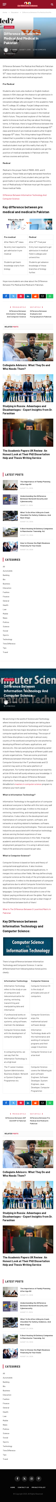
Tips (4, 648)
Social (5, 631)
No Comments (40, 49)
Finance (6, 596)
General (6, 601)
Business (6, 583)
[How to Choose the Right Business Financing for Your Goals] (10, 546)
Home (12, 1487)
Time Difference (9, 643)
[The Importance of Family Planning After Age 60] (10, 485)
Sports (6, 635)
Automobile (7, 571)
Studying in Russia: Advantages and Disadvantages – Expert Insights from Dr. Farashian (27, 409)
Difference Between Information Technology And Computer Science (16, 314)
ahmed (14, 49)
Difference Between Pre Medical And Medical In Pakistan (40, 1121)
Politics (6, 622)
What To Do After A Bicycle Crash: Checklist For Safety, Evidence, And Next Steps (35, 515)
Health (5, 605)
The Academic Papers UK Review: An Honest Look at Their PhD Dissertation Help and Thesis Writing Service (26, 454)
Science (6, 626)
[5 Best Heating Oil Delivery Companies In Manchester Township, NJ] (10, 532)
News (5, 618)
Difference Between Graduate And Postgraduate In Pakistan (40, 314)
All (4, 566)
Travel (5, 652)
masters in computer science (28, 784)
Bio (4, 579)
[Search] (51, 4)
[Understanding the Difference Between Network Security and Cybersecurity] (10, 499)
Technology (7, 639)
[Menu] (4, 4)
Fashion (6, 592)
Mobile (5, 613)
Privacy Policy (39, 1487)
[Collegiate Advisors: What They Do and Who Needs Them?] (28, 347)
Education (9, 27)
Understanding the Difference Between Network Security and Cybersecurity (33, 498)
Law (4, 609)
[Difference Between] (28, 4)
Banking (6, 575)
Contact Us (23, 1487)
